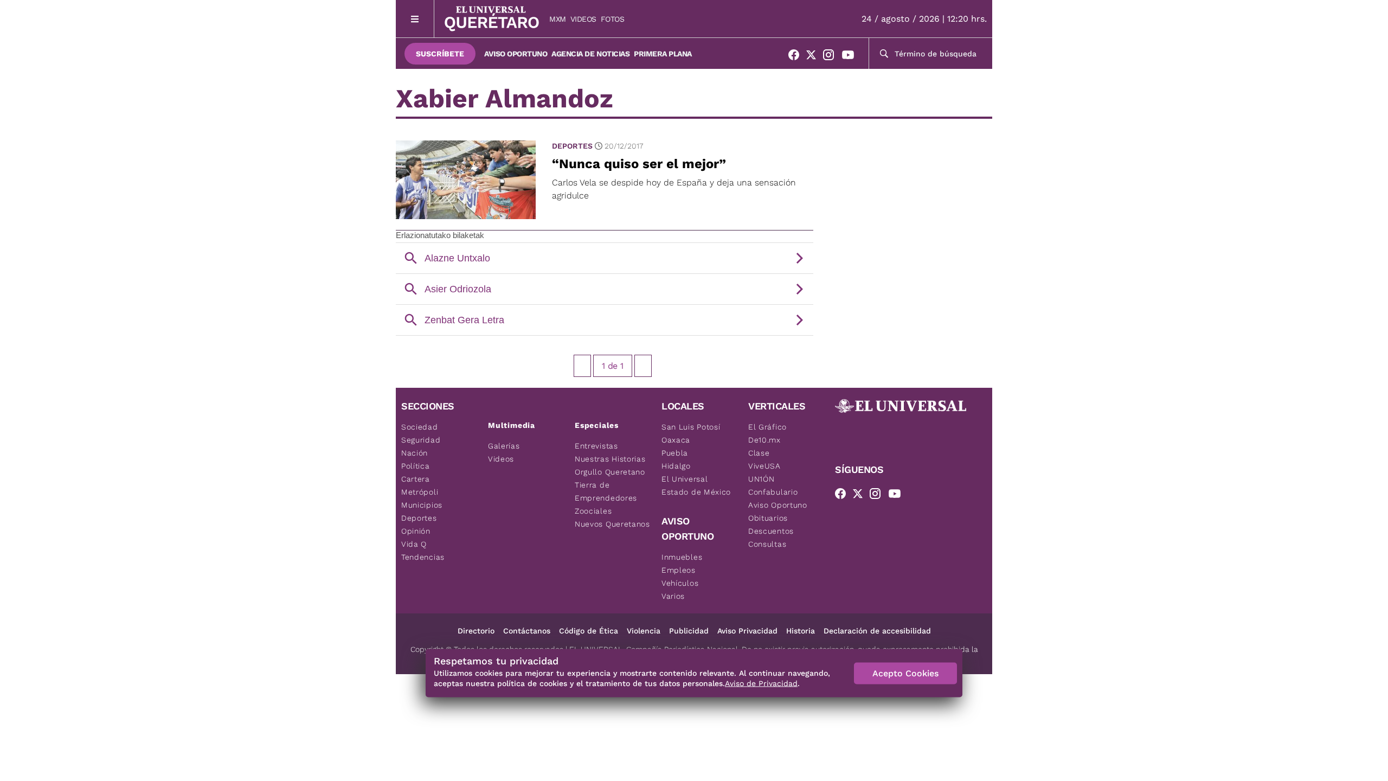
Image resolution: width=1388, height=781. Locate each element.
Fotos (613, 19)
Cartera (415, 479)
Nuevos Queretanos (612, 524)
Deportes (572, 146)
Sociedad (419, 426)
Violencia (643, 630)
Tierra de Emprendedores (606, 491)
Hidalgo (676, 466)
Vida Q (414, 544)
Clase (759, 453)
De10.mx (764, 440)
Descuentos (771, 531)
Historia (800, 630)
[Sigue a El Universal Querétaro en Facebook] (797, 57)
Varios (673, 596)
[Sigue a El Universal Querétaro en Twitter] (814, 57)
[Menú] (415, 18)
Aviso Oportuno (515, 53)
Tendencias (423, 557)
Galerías (504, 445)
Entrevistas (596, 445)
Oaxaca (675, 440)
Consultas (767, 544)
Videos (583, 19)
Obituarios (768, 518)
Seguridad (420, 440)
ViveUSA (764, 466)
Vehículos (679, 583)
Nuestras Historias (610, 458)
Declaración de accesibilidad (877, 630)
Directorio (476, 630)
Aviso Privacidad (747, 630)
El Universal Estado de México (696, 485)
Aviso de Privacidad (761, 683)
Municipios (421, 505)
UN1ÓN (761, 479)
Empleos (678, 570)
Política (415, 466)
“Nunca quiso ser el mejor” (639, 163)
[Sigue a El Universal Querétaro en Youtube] (851, 57)
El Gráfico (767, 426)
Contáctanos (526, 630)
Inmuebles (681, 557)
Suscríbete (440, 53)
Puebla (674, 453)
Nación (414, 453)
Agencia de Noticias (590, 53)
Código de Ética (588, 630)
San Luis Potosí (691, 426)
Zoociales (593, 511)
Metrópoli (419, 492)
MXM (557, 19)
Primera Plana (663, 53)
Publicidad (689, 630)
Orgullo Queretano (610, 472)
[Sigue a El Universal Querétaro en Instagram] (831, 57)
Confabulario (773, 492)
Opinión (415, 531)
